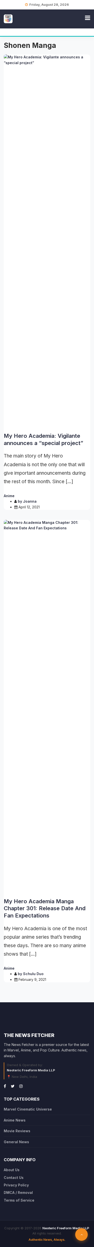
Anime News (15, 1120)
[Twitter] (13, 1086)
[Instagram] (21, 1086)
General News (16, 1142)
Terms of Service (19, 1200)
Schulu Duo (33, 974)
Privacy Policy (16, 1185)
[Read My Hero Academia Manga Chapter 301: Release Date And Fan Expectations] (47, 707)
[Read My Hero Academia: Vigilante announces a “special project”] (47, 241)
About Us (12, 1170)
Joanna (30, 501)
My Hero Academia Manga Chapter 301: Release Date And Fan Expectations (44, 908)
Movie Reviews (17, 1131)
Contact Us (14, 1177)
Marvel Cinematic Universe (28, 1109)
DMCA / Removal (18, 1192)
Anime (9, 496)
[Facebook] (5, 1086)
